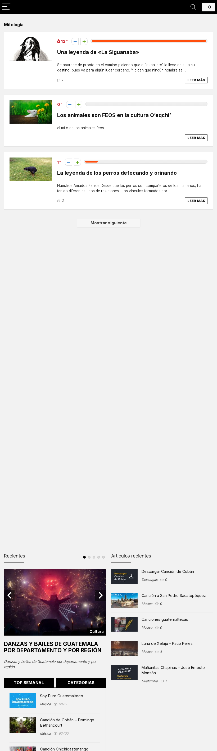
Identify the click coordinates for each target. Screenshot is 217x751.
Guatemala (150, 681)
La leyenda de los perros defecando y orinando (117, 173)
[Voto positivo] (84, 41)
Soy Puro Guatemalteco (61, 695)
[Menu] (6, 7)
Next (100, 595)
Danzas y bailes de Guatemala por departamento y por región (53, 647)
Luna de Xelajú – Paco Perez (167, 643)
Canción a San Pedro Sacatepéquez (174, 595)
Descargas (149, 580)
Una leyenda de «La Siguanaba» (98, 52)
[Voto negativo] (75, 41)
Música (45, 704)
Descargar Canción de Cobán (168, 571)
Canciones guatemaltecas (165, 619)
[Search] (193, 7)
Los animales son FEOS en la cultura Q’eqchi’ (114, 115)
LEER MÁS (196, 80)
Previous (9, 595)
